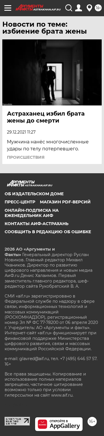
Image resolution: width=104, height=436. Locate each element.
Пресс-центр (20, 202)
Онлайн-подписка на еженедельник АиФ (32, 213)
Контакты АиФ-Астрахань (36, 223)
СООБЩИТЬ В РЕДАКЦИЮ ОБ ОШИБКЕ (48, 231)
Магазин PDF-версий (65, 202)
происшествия (25, 157)
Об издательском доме (34, 193)
